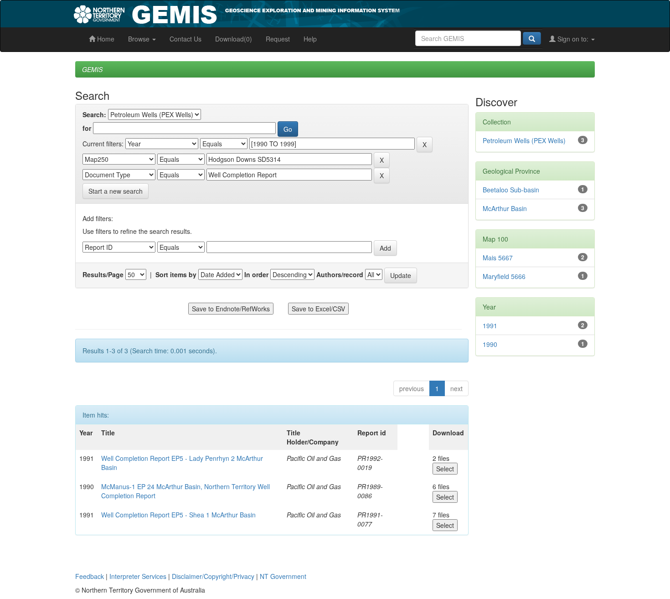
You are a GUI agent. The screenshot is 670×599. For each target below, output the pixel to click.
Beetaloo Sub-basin (511, 189)
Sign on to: (573, 38)
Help (310, 38)
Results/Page (103, 274)
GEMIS (92, 69)
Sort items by (175, 274)
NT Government (283, 576)
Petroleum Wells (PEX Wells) (524, 140)
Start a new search (115, 191)
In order (256, 274)
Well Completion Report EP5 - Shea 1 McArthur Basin (178, 514)
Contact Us (185, 38)
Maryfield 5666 (504, 276)
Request (278, 38)
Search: (94, 114)
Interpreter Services (137, 576)
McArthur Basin (505, 208)
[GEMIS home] (305, 12)
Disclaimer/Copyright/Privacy (213, 576)
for (86, 128)
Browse (139, 38)
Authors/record (339, 274)
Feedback (89, 576)
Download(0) (233, 38)
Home (104, 38)
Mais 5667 (498, 257)
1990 (490, 344)
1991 (490, 325)
